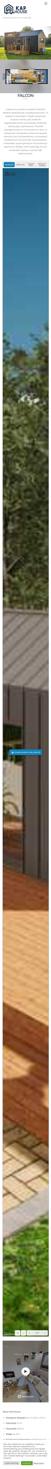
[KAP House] (16, 14)
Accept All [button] (27, 1463)
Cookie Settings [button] (11, 1463)
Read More (38, 1463)
